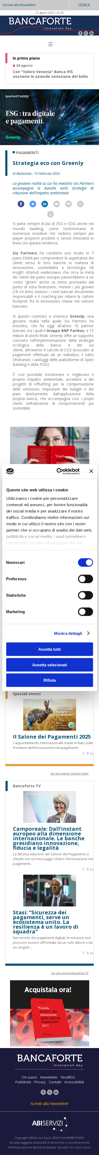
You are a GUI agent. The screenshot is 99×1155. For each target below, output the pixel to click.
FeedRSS (68, 1077)
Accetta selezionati (49, 664)
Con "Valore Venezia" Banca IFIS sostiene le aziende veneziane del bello (50, 74)
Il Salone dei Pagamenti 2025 (52, 736)
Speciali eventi (27, 693)
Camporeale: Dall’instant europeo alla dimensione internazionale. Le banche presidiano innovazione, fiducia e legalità (48, 838)
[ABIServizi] (49, 1125)
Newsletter (49, 1077)
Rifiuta (50, 680)
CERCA (84, 5)
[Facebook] (80, 34)
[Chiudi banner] (91, 471)
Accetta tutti (49, 649)
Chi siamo (29, 1077)
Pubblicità (23, 1082)
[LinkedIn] (91, 34)
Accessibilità (74, 1082)
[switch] (85, 579)
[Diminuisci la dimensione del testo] (53, 215)
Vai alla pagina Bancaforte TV (69, 973)
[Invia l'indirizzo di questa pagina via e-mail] (59, 205)
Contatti (55, 1082)
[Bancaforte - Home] (39, 25)
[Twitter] (86, 34)
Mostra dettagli (68, 633)
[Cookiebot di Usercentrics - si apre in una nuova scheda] (59, 471)
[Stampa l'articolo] (71, 205)
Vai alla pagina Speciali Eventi (69, 773)
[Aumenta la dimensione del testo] (83, 205)
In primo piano (26, 58)
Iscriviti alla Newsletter (19, 5)
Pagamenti (27, 152)
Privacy (40, 1082)
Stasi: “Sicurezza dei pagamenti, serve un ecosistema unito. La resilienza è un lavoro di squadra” (45, 922)
